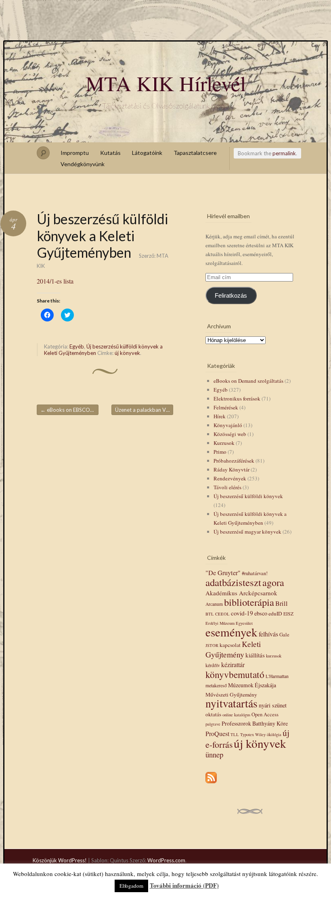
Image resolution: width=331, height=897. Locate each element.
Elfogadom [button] (131, 885)
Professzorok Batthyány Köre (255, 723)
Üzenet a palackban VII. (144, 410)
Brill (281, 603)
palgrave (212, 724)
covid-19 (242, 613)
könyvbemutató (234, 674)
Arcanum (214, 604)
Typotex (247, 734)
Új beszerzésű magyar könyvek (247, 531)
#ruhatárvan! (255, 573)
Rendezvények (230, 478)
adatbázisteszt (233, 582)
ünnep (214, 754)
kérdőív (212, 665)
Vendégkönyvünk (83, 164)
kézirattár (233, 664)
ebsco (260, 613)
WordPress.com (166, 860)
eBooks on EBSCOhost (69, 410)
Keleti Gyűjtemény (233, 648)
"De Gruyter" (223, 572)
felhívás (268, 634)
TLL (234, 734)
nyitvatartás (231, 703)
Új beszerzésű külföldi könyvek (248, 496)
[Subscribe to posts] (211, 783)
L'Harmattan (277, 676)
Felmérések (226, 407)
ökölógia (274, 734)
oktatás (213, 714)
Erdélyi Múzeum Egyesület (229, 623)
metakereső (216, 685)
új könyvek (127, 353)
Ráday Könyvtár (231, 469)
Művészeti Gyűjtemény (231, 694)
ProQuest (217, 733)
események (231, 632)
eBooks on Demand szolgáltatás (248, 380)
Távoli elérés (227, 487)
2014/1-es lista (55, 281)
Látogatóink (147, 152)
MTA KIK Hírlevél (166, 83)
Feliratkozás (231, 295)
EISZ (288, 614)
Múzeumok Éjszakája (252, 685)
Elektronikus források (237, 398)
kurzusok (273, 656)
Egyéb (76, 346)
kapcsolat (230, 645)
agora (273, 582)
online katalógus (236, 715)
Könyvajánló (228, 425)
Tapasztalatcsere (195, 152)
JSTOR (211, 645)
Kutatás (110, 152)
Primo (220, 451)
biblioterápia (249, 602)
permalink (284, 153)
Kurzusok (224, 442)
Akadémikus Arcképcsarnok (241, 593)
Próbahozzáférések (234, 460)
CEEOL (222, 614)
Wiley (260, 734)
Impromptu (75, 152)
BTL (209, 614)
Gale (284, 634)
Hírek (220, 416)
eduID (275, 613)
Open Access (265, 714)
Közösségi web (230, 434)
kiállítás (255, 655)
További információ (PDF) (184, 885)
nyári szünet (273, 705)
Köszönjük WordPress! (60, 860)
